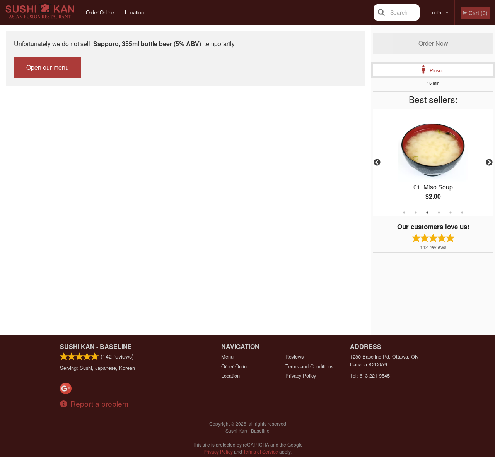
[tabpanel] (433, 163)
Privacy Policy (300, 375)
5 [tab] (450, 212)
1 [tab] (404, 212)
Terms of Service (260, 451)
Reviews (294, 356)
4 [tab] (439, 212)
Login (435, 12)
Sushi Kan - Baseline (96, 346)
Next (489, 163)
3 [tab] (427, 212)
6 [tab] (462, 212)
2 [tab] (416, 212)
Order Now (433, 43)
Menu (227, 356)
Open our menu (47, 67)
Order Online (100, 12)
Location (134, 12)
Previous (377, 163)
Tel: (370, 375)
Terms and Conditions (309, 366)
